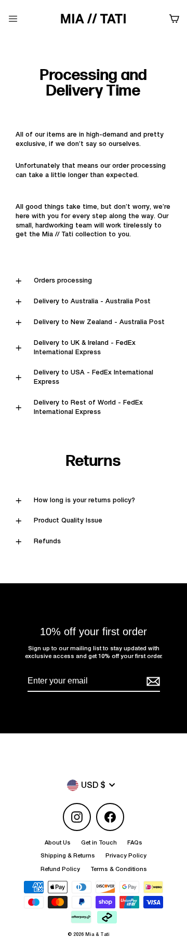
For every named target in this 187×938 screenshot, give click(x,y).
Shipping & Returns (68, 856)
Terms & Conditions (118, 869)
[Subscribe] (151, 681)
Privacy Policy (125, 856)
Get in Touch (99, 843)
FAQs (134, 843)
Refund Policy (60, 869)
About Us (58, 843)
